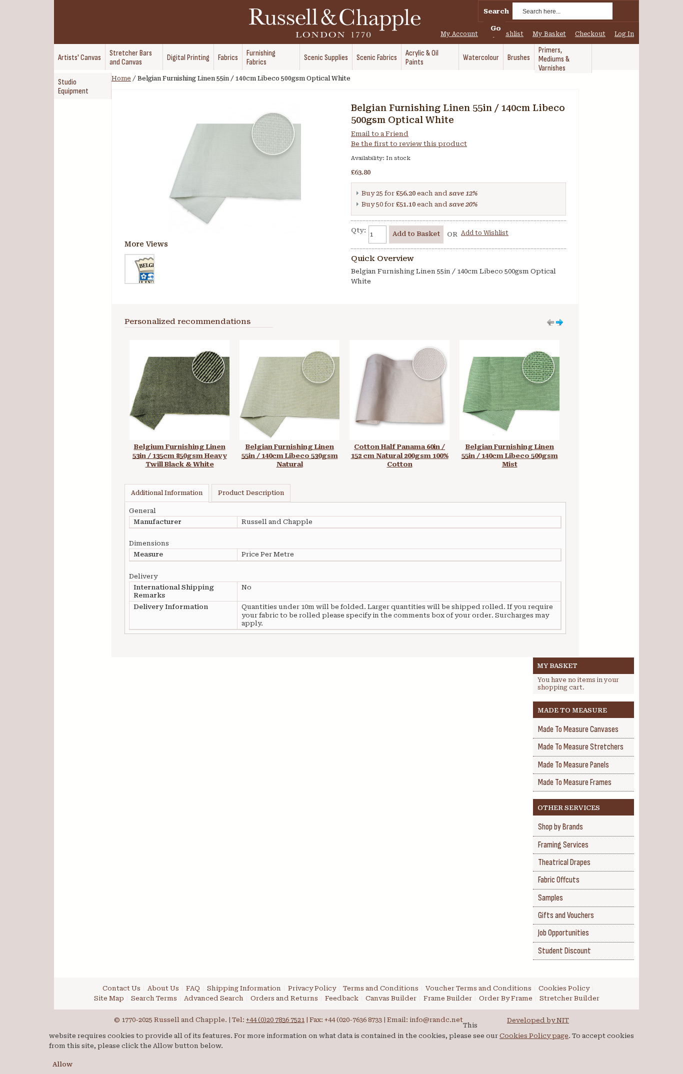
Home (121, 78)
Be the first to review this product (409, 144)
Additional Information (166, 493)
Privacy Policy (312, 988)
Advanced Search (214, 998)
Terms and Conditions (380, 988)
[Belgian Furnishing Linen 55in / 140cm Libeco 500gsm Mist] (510, 344)
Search (496, 11)
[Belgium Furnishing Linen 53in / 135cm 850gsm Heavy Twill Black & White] (180, 344)
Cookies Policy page (534, 1036)
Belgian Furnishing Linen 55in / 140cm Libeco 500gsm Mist (510, 455)
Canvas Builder (391, 998)
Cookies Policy (564, 988)
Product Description (251, 493)
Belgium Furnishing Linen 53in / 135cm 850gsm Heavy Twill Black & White (179, 455)
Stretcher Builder (570, 998)
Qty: (358, 230)
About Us (163, 988)
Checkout (590, 34)
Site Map (109, 998)
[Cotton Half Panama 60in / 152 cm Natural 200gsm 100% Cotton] (400, 344)
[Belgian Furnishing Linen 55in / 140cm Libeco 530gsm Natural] (290, 344)
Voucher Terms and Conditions (479, 988)
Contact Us (121, 988)
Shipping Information (244, 988)
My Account (459, 34)
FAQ (193, 988)
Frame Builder (448, 998)
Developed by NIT (538, 1020)
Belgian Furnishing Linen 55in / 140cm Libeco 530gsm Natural (290, 455)
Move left (560, 322)
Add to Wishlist (484, 233)
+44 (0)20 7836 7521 (275, 1020)
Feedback (341, 998)
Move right (550, 322)
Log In (624, 34)
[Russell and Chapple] (344, 23)
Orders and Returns (284, 998)
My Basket (549, 34)
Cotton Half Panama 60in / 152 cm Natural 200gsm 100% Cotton (399, 455)
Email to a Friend (379, 134)
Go (495, 28)
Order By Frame (505, 998)
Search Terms (154, 998)
